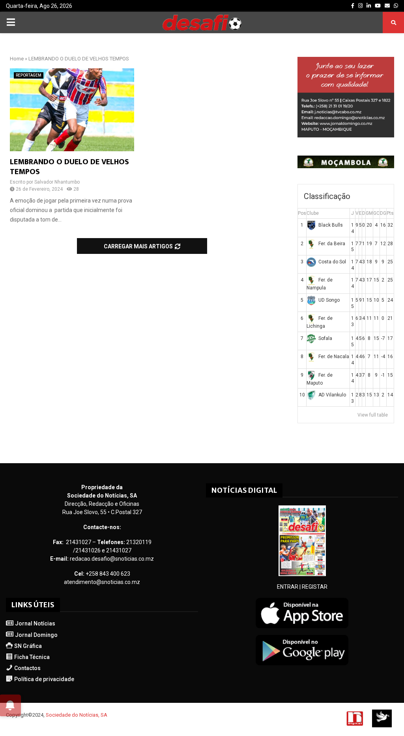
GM (369, 213)
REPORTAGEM (28, 75)
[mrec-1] (345, 135)
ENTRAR (287, 587)
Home (17, 59)
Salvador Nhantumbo (57, 182)
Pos (302, 213)
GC (376, 213)
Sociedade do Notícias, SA (76, 715)
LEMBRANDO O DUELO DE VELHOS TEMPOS (69, 166)
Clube (313, 213)
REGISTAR (314, 587)
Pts (390, 213)
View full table (372, 415)
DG (383, 213)
